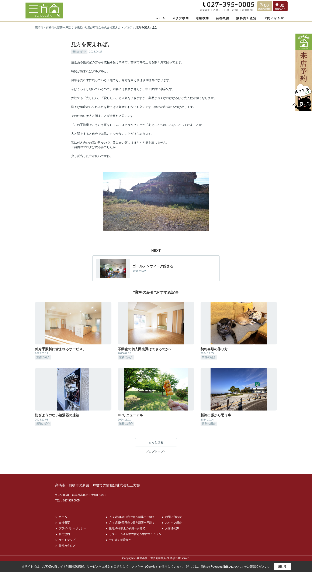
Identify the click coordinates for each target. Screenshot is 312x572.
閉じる (282, 566)
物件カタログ (67, 545)
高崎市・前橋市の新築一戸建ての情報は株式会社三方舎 (97, 485)
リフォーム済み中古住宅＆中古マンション (135, 534)
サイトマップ (67, 539)
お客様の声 (172, 528)
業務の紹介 (79, 51)
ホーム (63, 516)
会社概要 (64, 522)
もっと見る (156, 442)
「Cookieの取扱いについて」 (227, 566)
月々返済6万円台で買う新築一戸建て (132, 522)
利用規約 (64, 534)
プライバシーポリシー (72, 528)
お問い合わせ (173, 516)
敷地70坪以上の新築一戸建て (127, 528)
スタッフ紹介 (173, 522)
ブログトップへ (156, 451)
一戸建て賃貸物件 (120, 539)
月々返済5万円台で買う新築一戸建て (132, 516)
